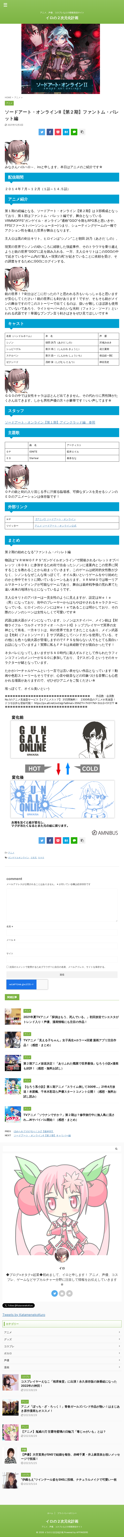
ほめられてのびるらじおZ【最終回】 (34, 1131)
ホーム (50, 1513)
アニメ (11, 852)
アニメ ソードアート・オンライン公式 (55, 525)
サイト (9, 953)
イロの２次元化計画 (62, 18)
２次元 (33, 857)
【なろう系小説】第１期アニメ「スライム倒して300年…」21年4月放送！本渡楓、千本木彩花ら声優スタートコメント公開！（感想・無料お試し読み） (69, 1091)
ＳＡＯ (41, 857)
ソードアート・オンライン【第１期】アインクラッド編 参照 (50, 422)
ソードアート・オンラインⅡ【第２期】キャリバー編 (42, 1135)
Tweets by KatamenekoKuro (23, 1315)
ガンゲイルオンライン (18, 857)
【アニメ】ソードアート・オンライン (55, 519)
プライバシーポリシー (67, 1513)
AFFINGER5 (82, 1532)
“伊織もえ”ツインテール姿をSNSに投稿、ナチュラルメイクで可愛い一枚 (69, 1479)
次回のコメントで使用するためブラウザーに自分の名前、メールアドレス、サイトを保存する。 (58, 966)
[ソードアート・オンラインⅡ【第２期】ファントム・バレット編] (66, 132)
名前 (9, 926)
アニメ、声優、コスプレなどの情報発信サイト (62, 1526)
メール (10, 939)
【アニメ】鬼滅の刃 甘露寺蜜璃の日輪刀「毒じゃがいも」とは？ (63, 1431)
